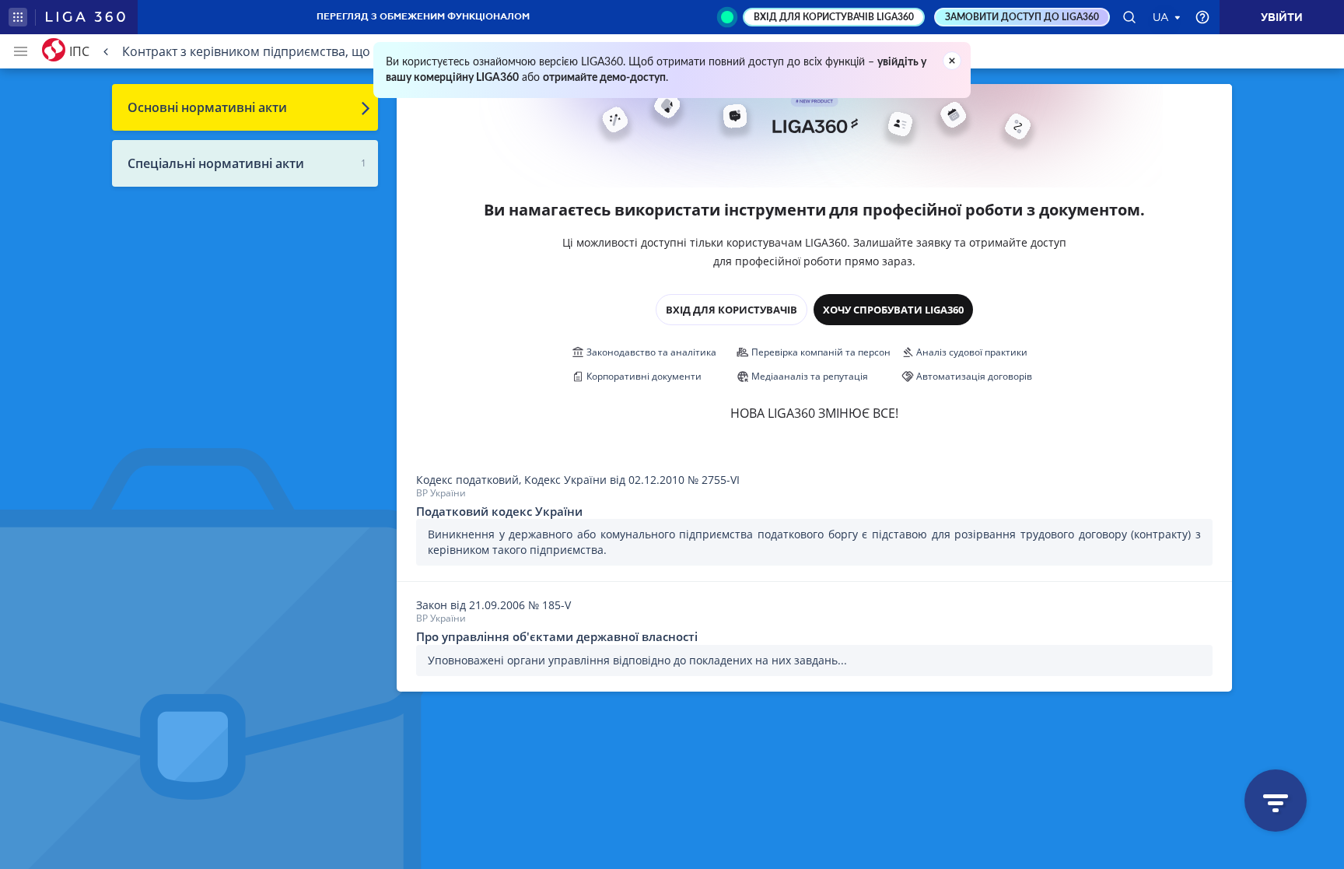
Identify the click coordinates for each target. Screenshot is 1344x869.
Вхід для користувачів (731, 310)
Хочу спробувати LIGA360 (893, 310)
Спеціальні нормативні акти (216, 163)
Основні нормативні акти (207, 107)
